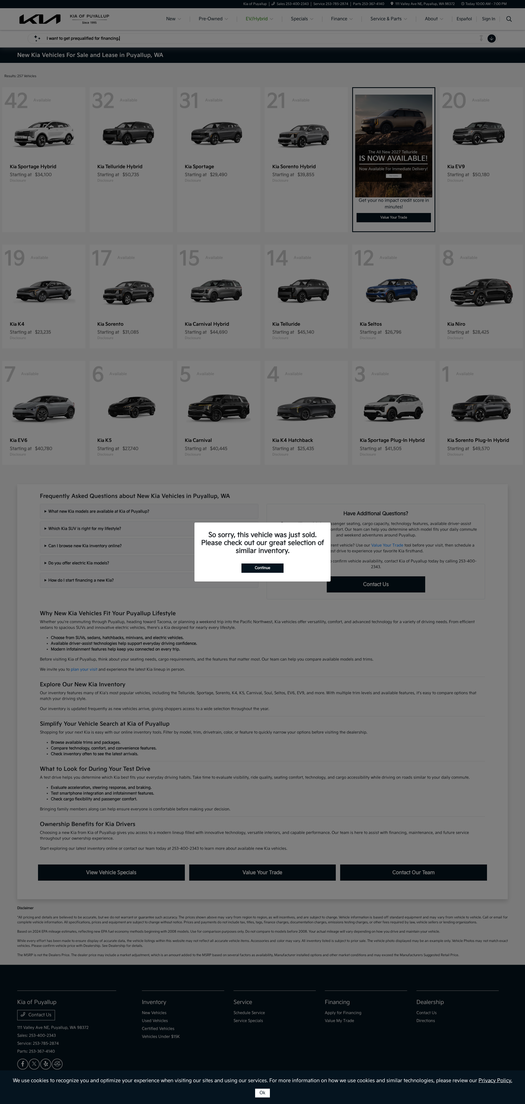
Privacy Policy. (495, 1080)
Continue (262, 568)
